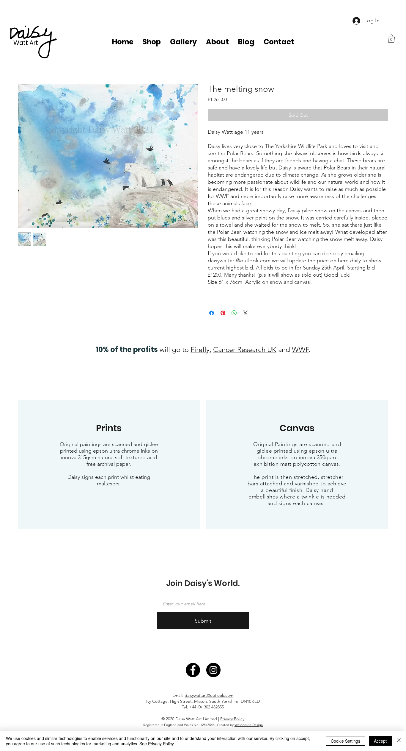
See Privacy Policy (156, 744)
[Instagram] (213, 670)
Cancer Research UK (244, 349)
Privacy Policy (232, 719)
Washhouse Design (249, 725)
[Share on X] (245, 313)
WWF (300, 349)
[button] (391, 39)
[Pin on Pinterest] (222, 313)
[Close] (398, 741)
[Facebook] (193, 670)
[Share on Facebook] (211, 313)
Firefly (200, 349)
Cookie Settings (345, 741)
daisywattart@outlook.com (209, 695)
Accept (380, 741)
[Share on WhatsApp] (234, 313)
